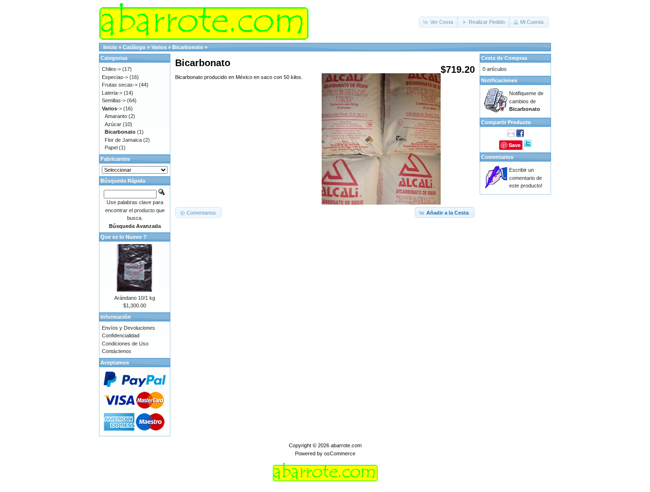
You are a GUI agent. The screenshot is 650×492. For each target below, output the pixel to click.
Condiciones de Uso (125, 343)
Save (515, 144)
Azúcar (113, 124)
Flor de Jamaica (123, 140)
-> (112, 108)
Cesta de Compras (504, 58)
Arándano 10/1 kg (134, 298)
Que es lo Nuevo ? (123, 237)
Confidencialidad (120, 335)
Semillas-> (114, 100)
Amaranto (116, 116)
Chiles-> (111, 69)
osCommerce (339, 453)
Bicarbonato (187, 47)
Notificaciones (499, 80)
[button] (439, 22)
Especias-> (115, 77)
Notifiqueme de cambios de (526, 101)
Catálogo (134, 47)
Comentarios (497, 157)
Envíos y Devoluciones (128, 328)
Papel (111, 147)
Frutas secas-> (120, 85)
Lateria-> (112, 93)
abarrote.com (346, 445)
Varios (159, 47)
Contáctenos (116, 351)
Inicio (110, 47)
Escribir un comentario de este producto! (525, 177)
